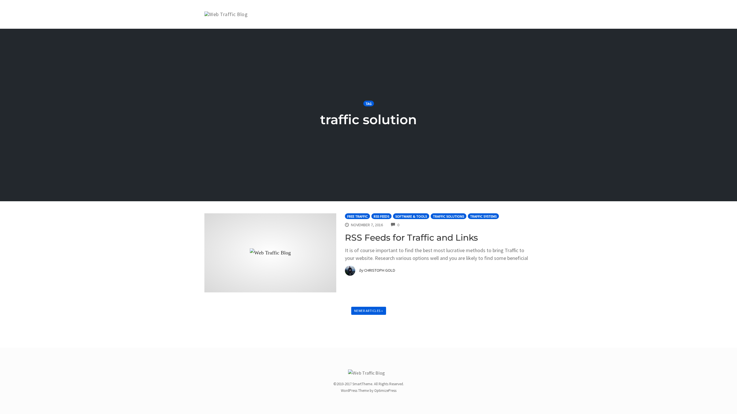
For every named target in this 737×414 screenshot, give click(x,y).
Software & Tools (411, 216)
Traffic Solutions (448, 216)
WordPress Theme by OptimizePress (368, 390)
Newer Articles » (368, 310)
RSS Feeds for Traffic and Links (411, 237)
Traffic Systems (483, 216)
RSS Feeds (381, 216)
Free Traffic (357, 216)
